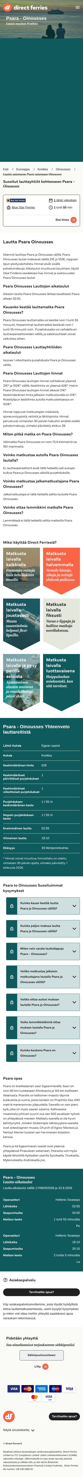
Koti (5, 169)
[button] (43, 906)
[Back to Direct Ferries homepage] (25, 7)
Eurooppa (23, 169)
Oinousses (63, 169)
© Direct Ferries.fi (12, 1443)
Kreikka (43, 169)
